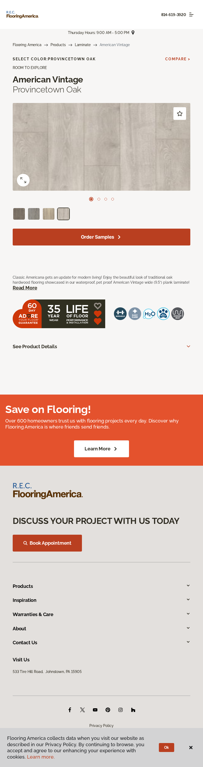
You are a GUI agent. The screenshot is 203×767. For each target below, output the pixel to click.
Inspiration (24, 600)
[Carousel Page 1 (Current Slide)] (91, 199)
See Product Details (35, 346)
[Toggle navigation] (191, 14)
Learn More (97, 448)
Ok (166, 747)
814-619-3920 (173, 15)
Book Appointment (50, 543)
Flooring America (27, 45)
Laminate (83, 45)
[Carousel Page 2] (99, 199)
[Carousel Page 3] (105, 199)
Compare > (177, 59)
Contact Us (25, 642)
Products (58, 45)
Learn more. (41, 757)
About (19, 628)
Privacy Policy (101, 726)
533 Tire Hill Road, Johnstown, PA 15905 (47, 672)
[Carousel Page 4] (112, 199)
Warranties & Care (33, 614)
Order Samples (97, 237)
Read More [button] (25, 288)
